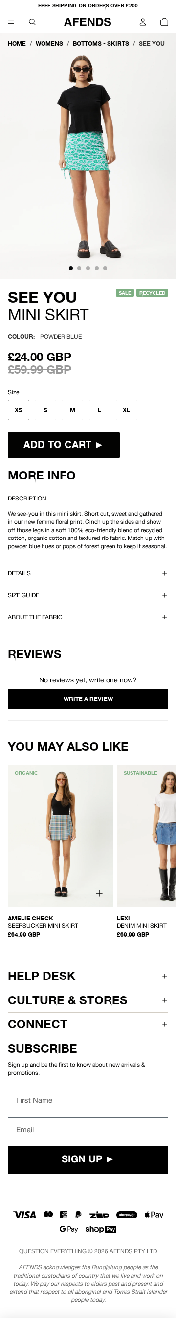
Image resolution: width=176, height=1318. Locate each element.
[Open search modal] (32, 22)
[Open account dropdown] (143, 22)
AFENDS (121, 1251)
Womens (49, 43)
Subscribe (42, 1048)
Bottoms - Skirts (101, 43)
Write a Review (88, 699)
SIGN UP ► (88, 1160)
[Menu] (11, 22)
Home (17, 43)
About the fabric (35, 617)
